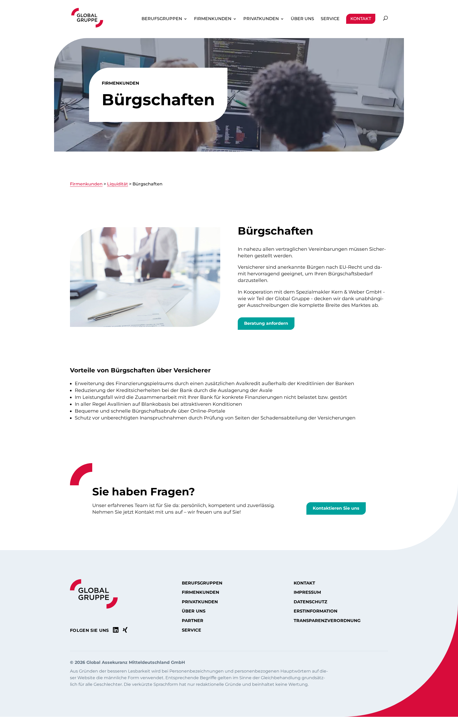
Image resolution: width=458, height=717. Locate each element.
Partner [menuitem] (192, 621)
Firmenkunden (86, 183)
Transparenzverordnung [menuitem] (327, 621)
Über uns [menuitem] (302, 18)
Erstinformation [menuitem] (315, 611)
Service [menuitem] (330, 18)
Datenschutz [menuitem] (310, 602)
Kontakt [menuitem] (360, 18)
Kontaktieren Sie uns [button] (336, 508)
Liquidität (117, 183)
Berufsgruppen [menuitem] (162, 18)
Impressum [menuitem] (307, 592)
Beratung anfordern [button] (266, 323)
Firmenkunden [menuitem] (212, 18)
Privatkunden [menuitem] (261, 18)
